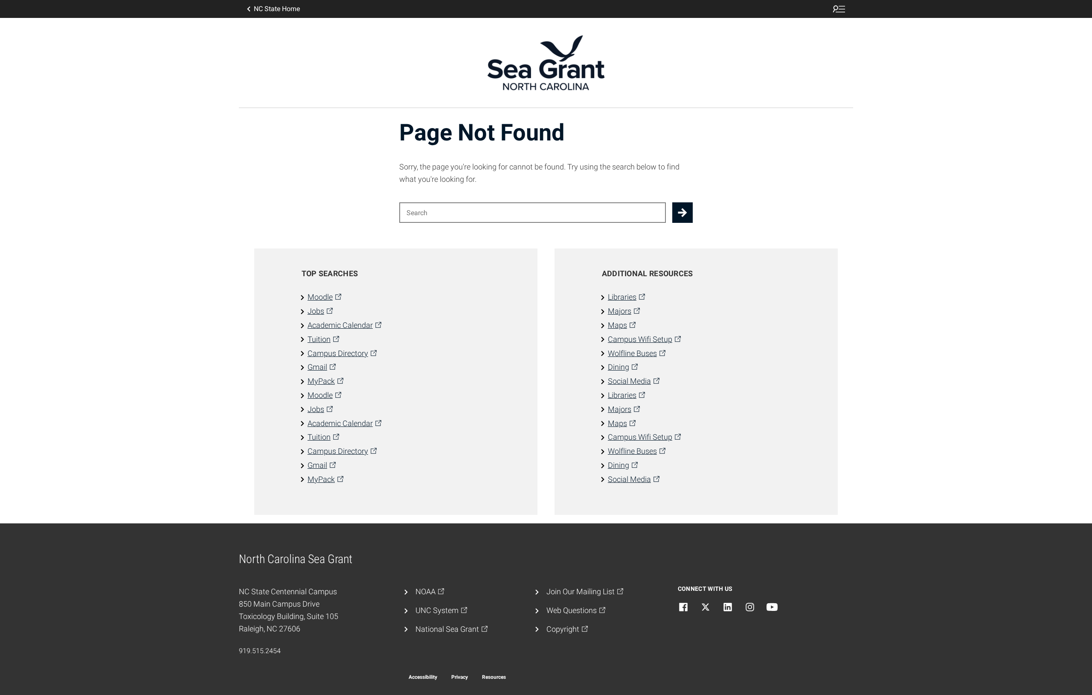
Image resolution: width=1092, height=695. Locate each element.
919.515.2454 (260, 651)
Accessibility (423, 677)
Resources (494, 677)
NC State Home (277, 9)
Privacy (459, 677)
